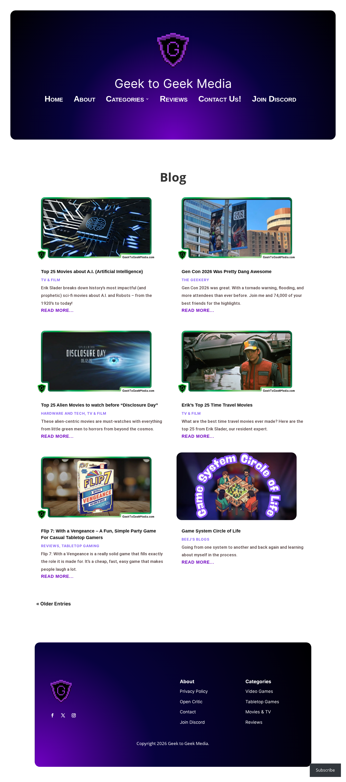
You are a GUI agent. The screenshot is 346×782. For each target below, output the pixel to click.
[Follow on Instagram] (74, 715)
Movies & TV (258, 711)
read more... (57, 310)
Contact (188, 711)
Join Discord (274, 100)
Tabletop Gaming (81, 546)
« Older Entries (53, 604)
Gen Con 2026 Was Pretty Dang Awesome (227, 271)
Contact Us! (219, 100)
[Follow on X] (63, 715)
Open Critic (191, 701)
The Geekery (195, 280)
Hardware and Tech (63, 413)
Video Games (259, 691)
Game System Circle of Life (211, 530)
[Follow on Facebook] (52, 715)
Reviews (174, 100)
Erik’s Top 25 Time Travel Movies (217, 405)
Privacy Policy (194, 691)
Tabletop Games (262, 701)
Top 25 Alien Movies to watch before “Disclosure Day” (99, 405)
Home (54, 100)
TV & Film (50, 280)
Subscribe (325, 770)
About (84, 100)
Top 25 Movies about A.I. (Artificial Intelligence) (92, 271)
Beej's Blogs (195, 539)
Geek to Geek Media (173, 83)
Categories (125, 100)
